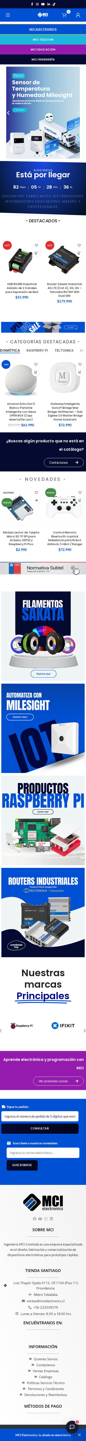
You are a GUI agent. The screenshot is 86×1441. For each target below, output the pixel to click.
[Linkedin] (51, 1219)
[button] (43, 29)
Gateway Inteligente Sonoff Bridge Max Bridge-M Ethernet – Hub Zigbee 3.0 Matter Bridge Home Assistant (65, 411)
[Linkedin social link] (48, 4)
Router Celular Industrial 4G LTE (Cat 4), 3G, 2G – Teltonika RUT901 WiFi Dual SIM (64, 290)
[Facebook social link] (32, 4)
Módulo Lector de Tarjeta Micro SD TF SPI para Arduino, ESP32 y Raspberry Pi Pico (21, 538)
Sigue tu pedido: (18, 1107)
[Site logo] (43, 15)
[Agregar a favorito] (36, 245)
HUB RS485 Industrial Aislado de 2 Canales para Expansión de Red (22, 288)
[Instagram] (46, 1219)
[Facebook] (35, 1219)
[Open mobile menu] (8, 15)
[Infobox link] (22, 1027)
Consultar (40, 1128)
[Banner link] (43, 636)
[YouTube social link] (43, 4)
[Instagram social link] (37, 4)
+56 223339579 (45, 1307)
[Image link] (43, 327)
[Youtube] (40, 1219)
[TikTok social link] (54, 4)
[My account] (78, 15)
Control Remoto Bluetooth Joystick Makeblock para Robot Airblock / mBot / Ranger (64, 538)
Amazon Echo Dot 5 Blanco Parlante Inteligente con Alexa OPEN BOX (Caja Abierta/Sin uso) (21, 411)
